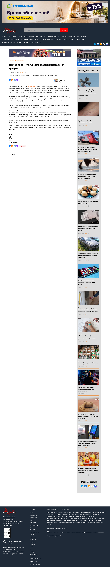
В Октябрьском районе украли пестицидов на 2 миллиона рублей (88, 363)
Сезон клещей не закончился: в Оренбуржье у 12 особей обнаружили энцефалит (87, 121)
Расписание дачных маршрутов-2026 (15, 42)
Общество (24, 39)
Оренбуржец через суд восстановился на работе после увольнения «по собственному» (87, 337)
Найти (64, 30)
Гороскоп (39, 36)
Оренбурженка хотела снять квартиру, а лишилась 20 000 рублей (86, 282)
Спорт (39, 39)
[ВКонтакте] (10, 80)
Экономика (15, 39)
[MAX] (17, 80)
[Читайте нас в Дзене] (104, 44)
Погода (50, 39)
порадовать (31, 87)
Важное (31, 36)
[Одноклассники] (12, 80)
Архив (4, 36)
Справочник (12, 36)
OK (10, 141)
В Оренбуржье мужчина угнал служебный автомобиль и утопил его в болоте (88, 416)
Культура (32, 39)
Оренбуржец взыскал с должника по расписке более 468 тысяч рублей (88, 228)
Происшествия (73, 36)
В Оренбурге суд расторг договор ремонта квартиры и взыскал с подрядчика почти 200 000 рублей (88, 310)
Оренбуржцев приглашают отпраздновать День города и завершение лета (86, 389)
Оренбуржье (58, 39)
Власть (83, 36)
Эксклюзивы (22, 36)
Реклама (64, 36)
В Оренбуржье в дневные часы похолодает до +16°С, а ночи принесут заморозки (87, 176)
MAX (10, 139)
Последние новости (88, 70)
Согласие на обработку (10, 547)
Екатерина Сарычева (62, 81)
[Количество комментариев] (90, 98)
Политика (5, 39)
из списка (101, 532)
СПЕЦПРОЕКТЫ (36, 42)
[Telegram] (15, 80)
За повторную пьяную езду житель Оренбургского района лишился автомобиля (88, 255)
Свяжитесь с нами (9, 517)
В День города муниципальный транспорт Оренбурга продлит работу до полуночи (87, 443)
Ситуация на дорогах (51, 36)
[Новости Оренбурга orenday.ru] (9, 30)
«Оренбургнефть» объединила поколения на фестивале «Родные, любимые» (88, 470)
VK (10, 137)
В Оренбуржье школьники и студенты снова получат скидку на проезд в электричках (88, 149)
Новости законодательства (74, 39)
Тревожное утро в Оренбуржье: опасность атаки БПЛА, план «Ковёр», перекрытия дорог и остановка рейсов (87, 93)
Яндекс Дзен (13, 143)
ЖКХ (44, 39)
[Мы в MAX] (107, 44)
